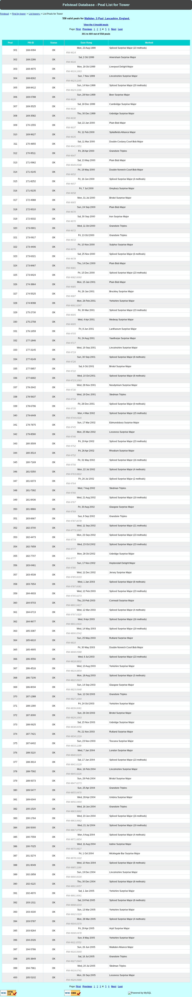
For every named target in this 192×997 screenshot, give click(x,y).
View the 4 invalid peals (96, 24)
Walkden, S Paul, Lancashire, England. (107, 18)
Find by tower (19, 14)
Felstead (4, 14)
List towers (34, 14)
